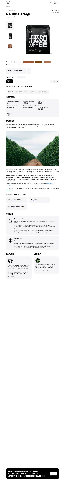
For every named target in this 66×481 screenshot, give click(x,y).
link (7, 197)
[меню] (13, 2)
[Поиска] (51, 2)
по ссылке (9, 190)
